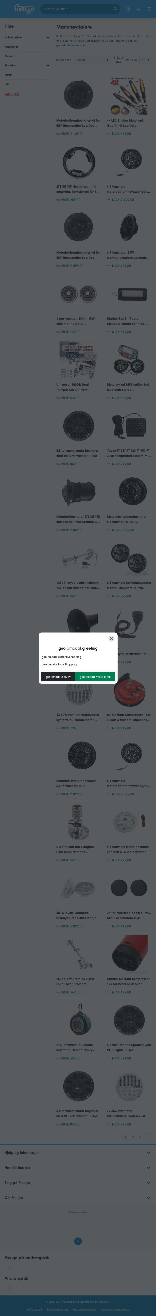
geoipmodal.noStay (58, 677)
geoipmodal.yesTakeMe (95, 677)
